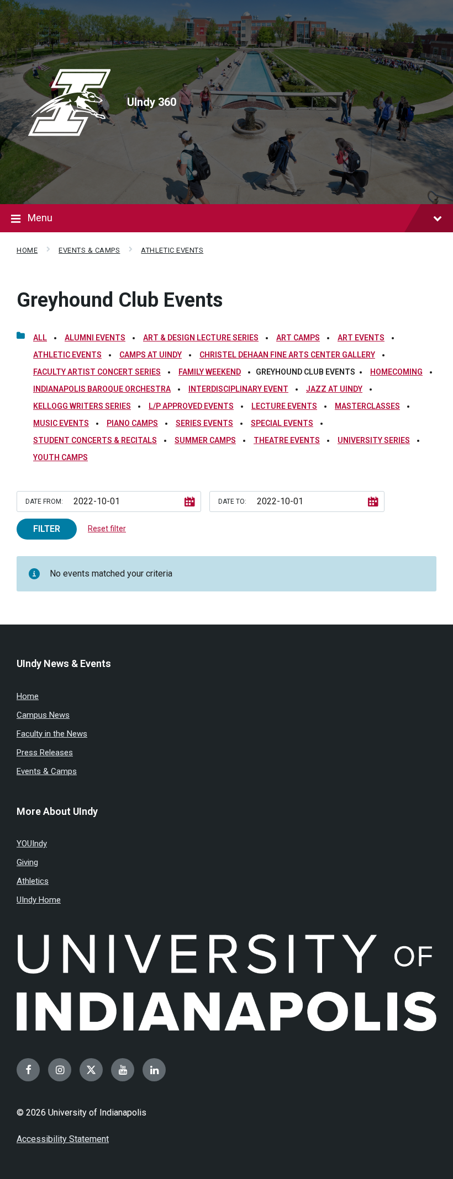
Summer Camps (205, 440)
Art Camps (298, 337)
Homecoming (396, 371)
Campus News (43, 715)
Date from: (44, 501)
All (40, 337)
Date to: (232, 501)
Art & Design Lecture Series (201, 337)
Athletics (33, 881)
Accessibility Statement (63, 1139)
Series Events (204, 423)
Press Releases (45, 752)
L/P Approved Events (191, 406)
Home (27, 250)
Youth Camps (60, 457)
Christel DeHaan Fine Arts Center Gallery (287, 354)
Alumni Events (95, 337)
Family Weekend (209, 371)
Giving (27, 862)
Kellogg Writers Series (82, 406)
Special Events (282, 423)
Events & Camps (89, 250)
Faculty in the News (52, 734)
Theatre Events (287, 440)
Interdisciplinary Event (238, 389)
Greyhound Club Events (120, 300)
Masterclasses (367, 406)
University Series (374, 440)
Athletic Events (172, 250)
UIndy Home (39, 900)
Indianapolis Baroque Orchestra (102, 389)
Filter (46, 529)
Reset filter (107, 528)
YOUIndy (32, 844)
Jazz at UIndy (334, 389)
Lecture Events (284, 406)
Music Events (61, 423)
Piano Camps (132, 423)
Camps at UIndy (150, 354)
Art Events (361, 337)
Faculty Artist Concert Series (97, 371)
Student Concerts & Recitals (95, 440)
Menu (40, 217)
